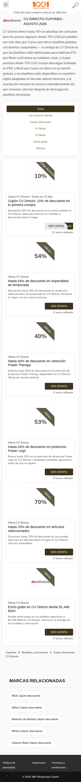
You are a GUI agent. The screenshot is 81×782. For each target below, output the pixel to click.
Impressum (39, 762)
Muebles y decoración (35, 652)
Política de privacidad (9, 765)
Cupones (11, 652)
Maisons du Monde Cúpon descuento (35, 719)
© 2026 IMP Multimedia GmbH (40, 776)
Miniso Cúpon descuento (27, 730)
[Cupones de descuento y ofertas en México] (40, 5)
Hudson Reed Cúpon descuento (31, 742)
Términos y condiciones (58, 765)
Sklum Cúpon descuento (27, 707)
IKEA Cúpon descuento (26, 695)
